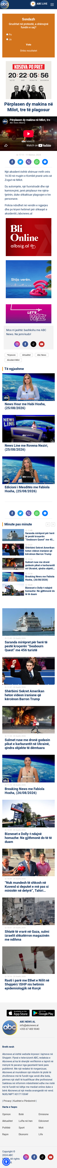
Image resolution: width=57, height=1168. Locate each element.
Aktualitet (26, 355)
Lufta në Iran (26, 1121)
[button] (6, 1162)
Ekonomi (23, 1134)
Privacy (7, 1101)
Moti (41, 1128)
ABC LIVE (42, 4)
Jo (10, 39)
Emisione (44, 1114)
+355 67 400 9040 (29, 1029)
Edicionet (44, 1121)
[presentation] (48, 524)
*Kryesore (11, 355)
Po (10, 34)
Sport (21, 1128)
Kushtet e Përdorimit (24, 1101)
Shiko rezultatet (28, 51)
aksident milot (13, 360)
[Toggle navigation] (52, 5)
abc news (41, 355)
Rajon (5, 1134)
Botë (21, 1114)
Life (41, 1134)
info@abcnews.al (29, 1025)
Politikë (6, 1128)
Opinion (6, 1114)
